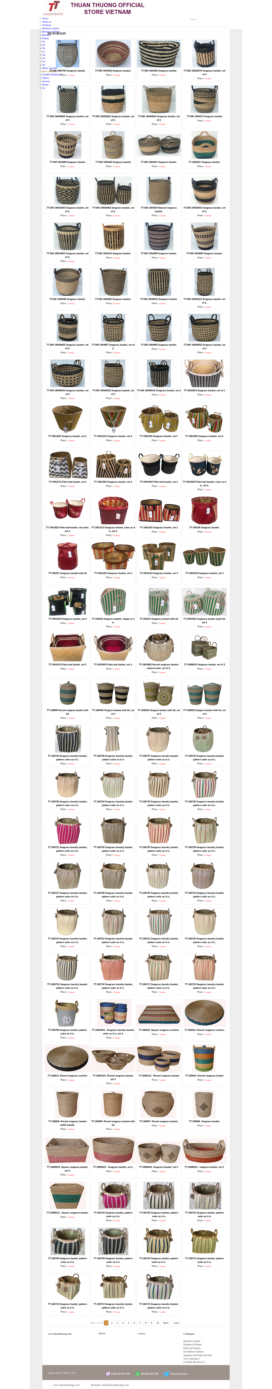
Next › (166, 1323)
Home (45, 18)
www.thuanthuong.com (66, 1384)
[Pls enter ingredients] (226, 19)
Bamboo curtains (50, 28)
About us (46, 21)
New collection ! (191, 1358)
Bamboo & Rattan (192, 1344)
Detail (67, 79)
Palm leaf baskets (192, 1348)
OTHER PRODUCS (194, 1362)
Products (46, 25)
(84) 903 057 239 (149, 1373)
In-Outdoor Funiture (193, 1351)
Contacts (141, 1333)
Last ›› (177, 1323)
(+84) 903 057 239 (120, 1373)
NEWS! (102, 1333)
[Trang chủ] (93, 16)
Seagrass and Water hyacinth (197, 1355)
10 (157, 1323)
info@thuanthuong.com (115, 1384)
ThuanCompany (178, 1373)
